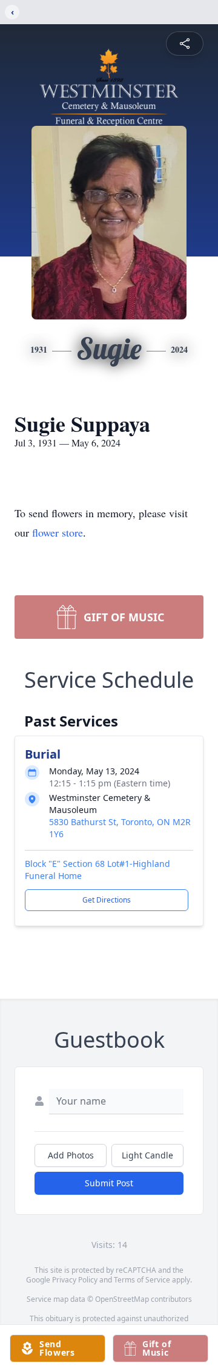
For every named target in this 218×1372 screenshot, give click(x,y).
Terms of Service (142, 1280)
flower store (57, 532)
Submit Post (109, 1183)
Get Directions (106, 900)
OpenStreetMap (122, 1299)
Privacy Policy (74, 1280)
